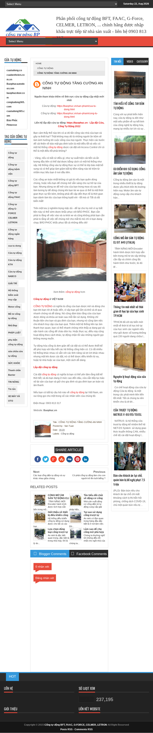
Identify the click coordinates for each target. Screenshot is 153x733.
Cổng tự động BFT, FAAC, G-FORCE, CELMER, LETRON (75, 724)
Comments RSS (84, 729)
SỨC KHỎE (14, 363)
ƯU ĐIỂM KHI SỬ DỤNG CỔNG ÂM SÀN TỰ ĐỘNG (129, 171)
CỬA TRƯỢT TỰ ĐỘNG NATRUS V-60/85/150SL (127, 412)
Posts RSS (66, 729)
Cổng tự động (45, 68)
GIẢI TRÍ (12, 283)
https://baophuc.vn (77, 122)
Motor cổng (14, 307)
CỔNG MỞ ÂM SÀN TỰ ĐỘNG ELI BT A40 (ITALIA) (128, 240)
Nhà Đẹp (12, 325)
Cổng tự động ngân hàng (14, 234)
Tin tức (12, 389)
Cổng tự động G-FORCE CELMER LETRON (12, 213)
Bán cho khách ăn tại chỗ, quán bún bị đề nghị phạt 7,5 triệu (129, 479)
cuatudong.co (14, 70)
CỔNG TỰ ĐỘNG (42, 306)
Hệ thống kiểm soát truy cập (13, 295)
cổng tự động (55, 147)
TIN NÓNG (13, 382)
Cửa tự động (15, 253)
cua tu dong (14, 246)
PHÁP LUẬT (14, 332)
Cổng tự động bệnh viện (14, 169)
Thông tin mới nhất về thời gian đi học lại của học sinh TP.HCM (128, 311)
